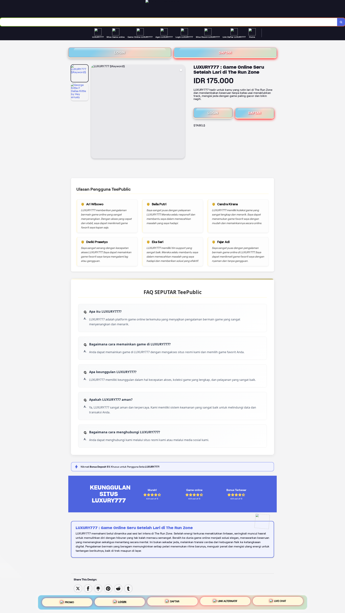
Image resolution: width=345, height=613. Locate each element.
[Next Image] (182, 112)
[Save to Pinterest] (108, 588)
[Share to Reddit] (118, 588)
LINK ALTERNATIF (227, 602)
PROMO (69, 601)
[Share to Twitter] (78, 588)
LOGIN (119, 52)
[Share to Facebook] (88, 588)
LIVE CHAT (280, 602)
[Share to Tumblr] (128, 588)
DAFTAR (225, 52)
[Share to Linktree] (98, 588)
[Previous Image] (94, 112)
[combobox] (168, 22)
